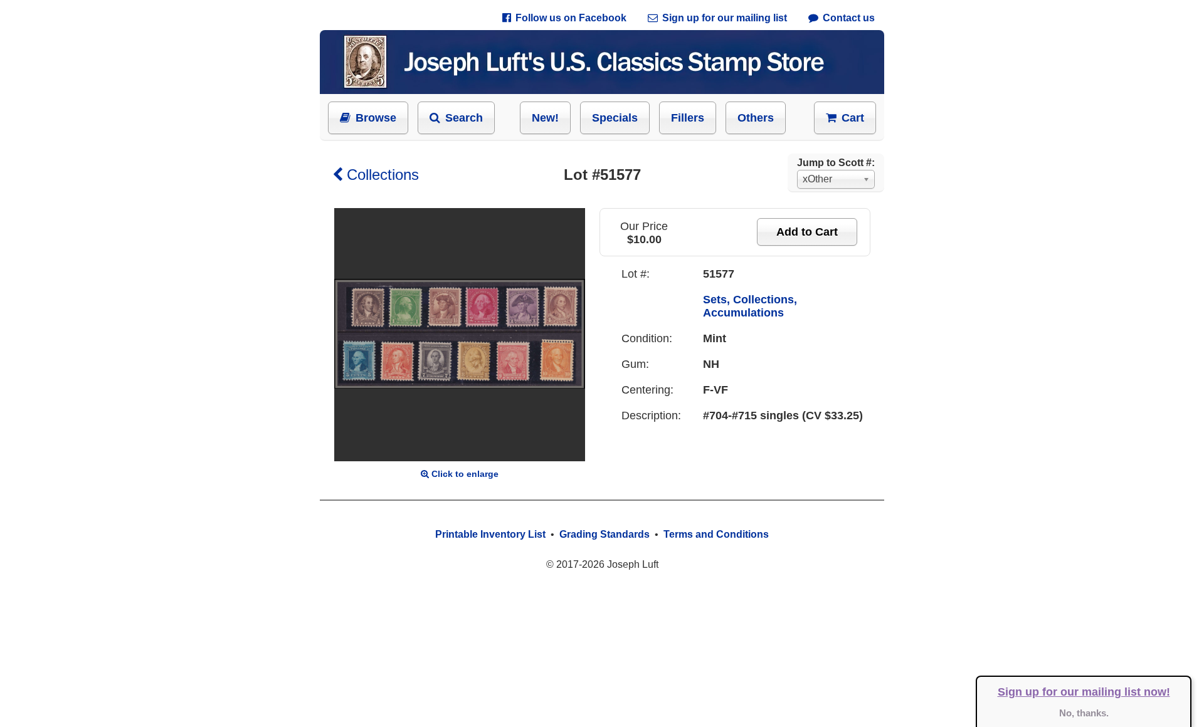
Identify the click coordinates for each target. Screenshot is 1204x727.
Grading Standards (604, 534)
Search (464, 118)
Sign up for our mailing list (724, 18)
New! (545, 118)
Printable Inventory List (490, 534)
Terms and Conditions (716, 534)
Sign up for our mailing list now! (1084, 692)
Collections (383, 174)
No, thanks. (1084, 713)
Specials (615, 118)
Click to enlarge (465, 474)
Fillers (687, 118)
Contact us (849, 18)
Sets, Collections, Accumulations (750, 306)
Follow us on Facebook (570, 18)
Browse (376, 118)
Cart (853, 118)
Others (755, 118)
